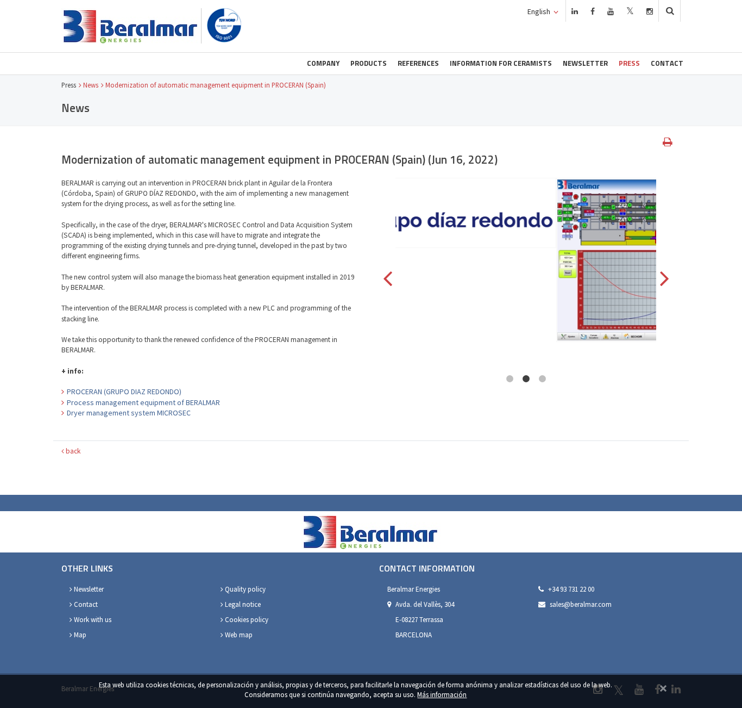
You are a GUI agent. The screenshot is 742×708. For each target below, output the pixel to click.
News (90, 84)
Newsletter (585, 63)
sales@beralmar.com (581, 604)
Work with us (91, 619)
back (72, 451)
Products (368, 63)
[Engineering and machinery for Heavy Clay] (131, 26)
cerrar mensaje (663, 687)
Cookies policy (245, 619)
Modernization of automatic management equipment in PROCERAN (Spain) (215, 84)
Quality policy (244, 589)
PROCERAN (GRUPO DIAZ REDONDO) (124, 391)
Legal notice (242, 604)
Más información (442, 694)
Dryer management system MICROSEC (129, 413)
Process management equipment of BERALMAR (143, 402)
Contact (667, 63)
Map (79, 634)
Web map (238, 634)
